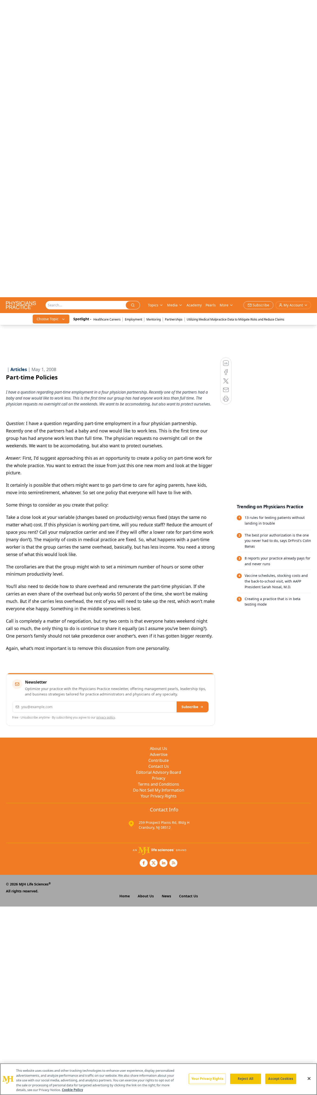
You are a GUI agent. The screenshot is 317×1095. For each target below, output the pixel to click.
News (166, 896)
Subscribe (190, 706)
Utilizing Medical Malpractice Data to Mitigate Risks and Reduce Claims (235, 319)
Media (172, 305)
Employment (133, 319)
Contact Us (158, 766)
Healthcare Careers (107, 319)
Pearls (211, 305)
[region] (158, 1079)
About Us (158, 748)
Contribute (158, 760)
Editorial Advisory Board (158, 772)
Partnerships (174, 319)
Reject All (245, 1078)
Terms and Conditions (158, 784)
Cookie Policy (72, 1090)
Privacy (158, 778)
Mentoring (153, 319)
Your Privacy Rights (159, 796)
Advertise (158, 754)
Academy (194, 305)
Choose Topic (47, 319)
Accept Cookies (280, 1078)
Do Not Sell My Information (158, 790)
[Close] (309, 1078)
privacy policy (105, 717)
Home (124, 896)
